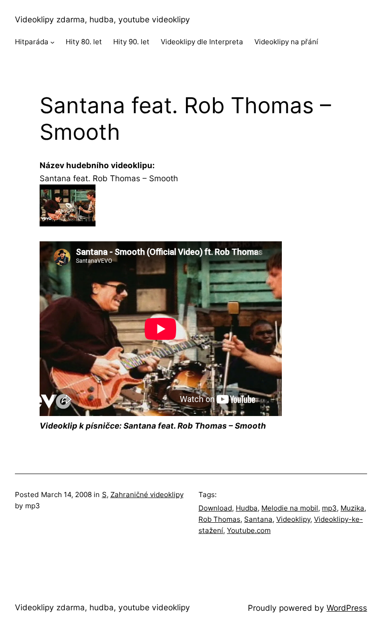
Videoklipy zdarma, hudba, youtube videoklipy (102, 19)
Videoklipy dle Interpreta (202, 41)
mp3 (329, 508)
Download (215, 508)
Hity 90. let (131, 41)
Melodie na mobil (289, 508)
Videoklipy (293, 519)
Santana (258, 519)
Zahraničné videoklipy (147, 494)
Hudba (247, 508)
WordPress (347, 608)
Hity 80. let (84, 41)
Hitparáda (31, 41)
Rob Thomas (219, 519)
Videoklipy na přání (286, 41)
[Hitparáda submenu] (52, 42)
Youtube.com (249, 530)
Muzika (352, 508)
